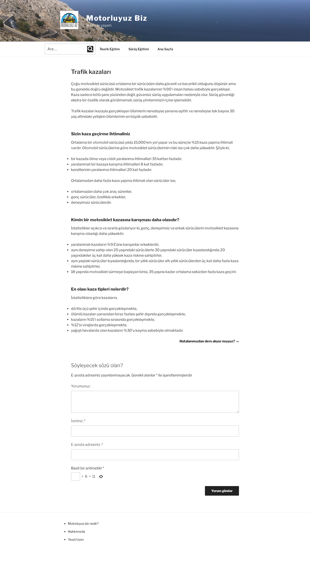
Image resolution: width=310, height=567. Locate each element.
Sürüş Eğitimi (138, 49)
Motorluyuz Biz (117, 18)
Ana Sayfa (165, 49)
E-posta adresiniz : (87, 444)
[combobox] (70, 49)
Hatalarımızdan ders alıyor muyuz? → (209, 341)
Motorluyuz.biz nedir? (83, 523)
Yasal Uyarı (76, 539)
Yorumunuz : (81, 386)
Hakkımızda (76, 531)
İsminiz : (78, 421)
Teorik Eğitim (110, 49)
